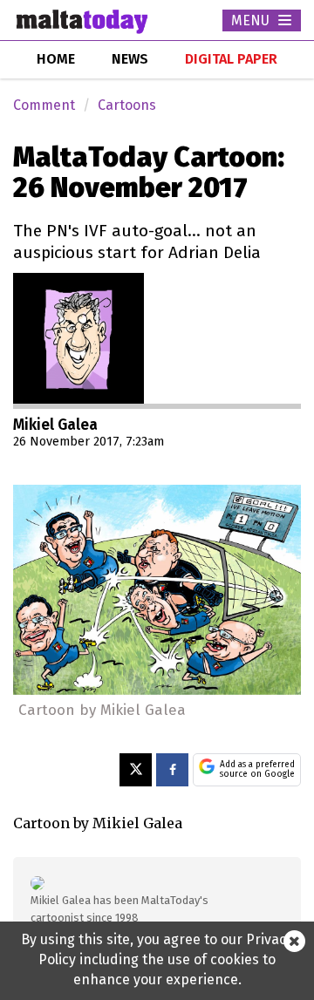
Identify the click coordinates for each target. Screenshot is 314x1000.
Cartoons (127, 105)
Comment (44, 105)
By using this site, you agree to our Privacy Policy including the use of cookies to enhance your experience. (157, 959)
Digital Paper (231, 59)
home (56, 59)
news (130, 59)
